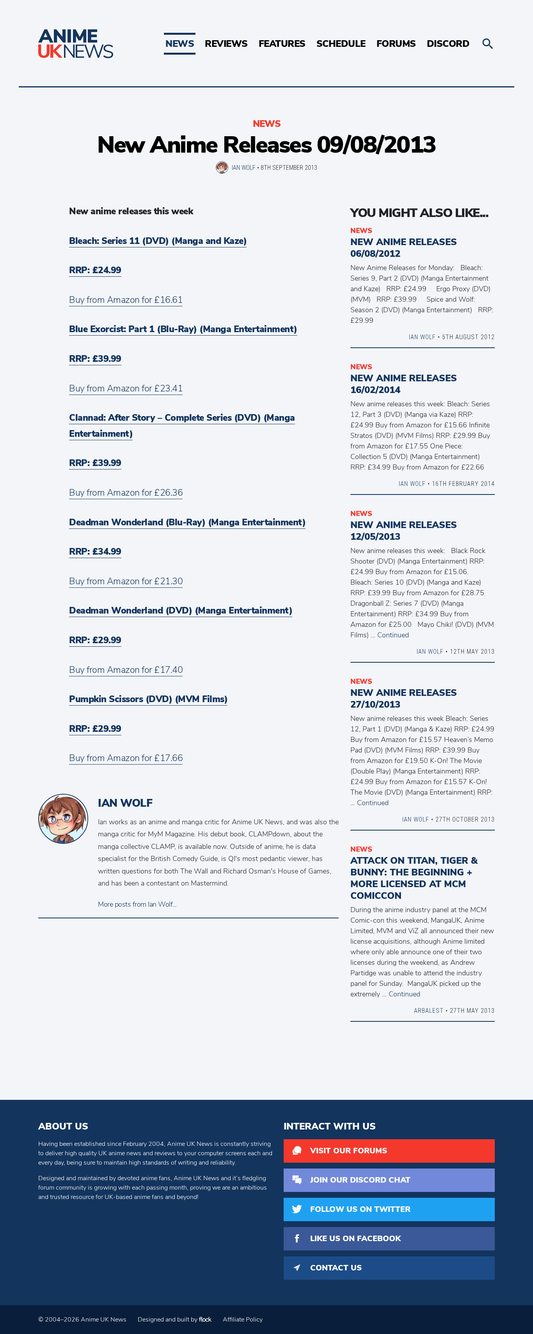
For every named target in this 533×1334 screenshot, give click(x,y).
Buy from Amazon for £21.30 (126, 581)
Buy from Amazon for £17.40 (126, 670)
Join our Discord (360, 1180)
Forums (396, 43)
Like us (355, 1238)
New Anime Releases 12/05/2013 (403, 531)
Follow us (360, 1209)
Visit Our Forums (348, 1150)
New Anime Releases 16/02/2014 (403, 384)
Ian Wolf (244, 167)
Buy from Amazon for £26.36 (126, 493)
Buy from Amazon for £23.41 (126, 388)
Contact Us (336, 1268)
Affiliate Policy (243, 1319)
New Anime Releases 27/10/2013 (403, 699)
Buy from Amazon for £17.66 (126, 758)
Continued (393, 635)
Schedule (341, 43)
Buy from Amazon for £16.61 (126, 300)
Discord (448, 43)
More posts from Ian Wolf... (137, 904)
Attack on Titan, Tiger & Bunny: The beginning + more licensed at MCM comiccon (414, 878)
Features (282, 43)
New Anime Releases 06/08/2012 (403, 248)
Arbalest (429, 1010)
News (179, 43)
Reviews (226, 43)
